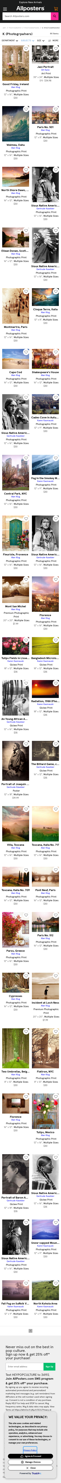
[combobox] (27, 16)
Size (39, 41)
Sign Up (49, 1367)
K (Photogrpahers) (51, 28)
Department (8, 41)
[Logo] (30, 9)
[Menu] (5, 9)
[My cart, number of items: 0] (55, 8)
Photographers (31, 28)
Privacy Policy (30, 1450)
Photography (15, 28)
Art (4, 28)
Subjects (26, 41)
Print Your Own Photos (30, 2)
